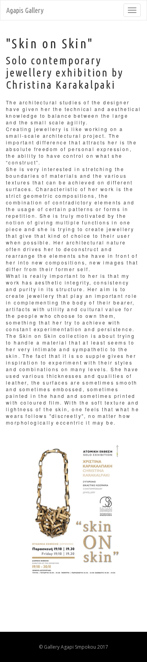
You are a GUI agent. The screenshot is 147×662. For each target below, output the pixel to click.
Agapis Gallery (25, 10)
